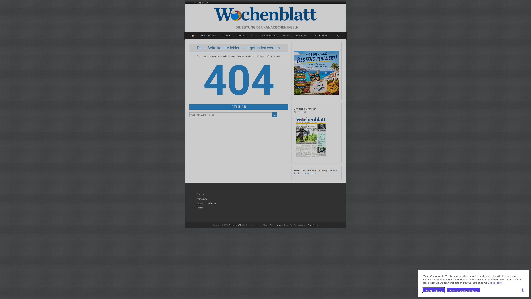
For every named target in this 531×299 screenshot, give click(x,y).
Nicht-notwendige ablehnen (463, 291)
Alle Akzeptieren (434, 291)
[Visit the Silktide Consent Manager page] (522, 290)
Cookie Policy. (495, 282)
